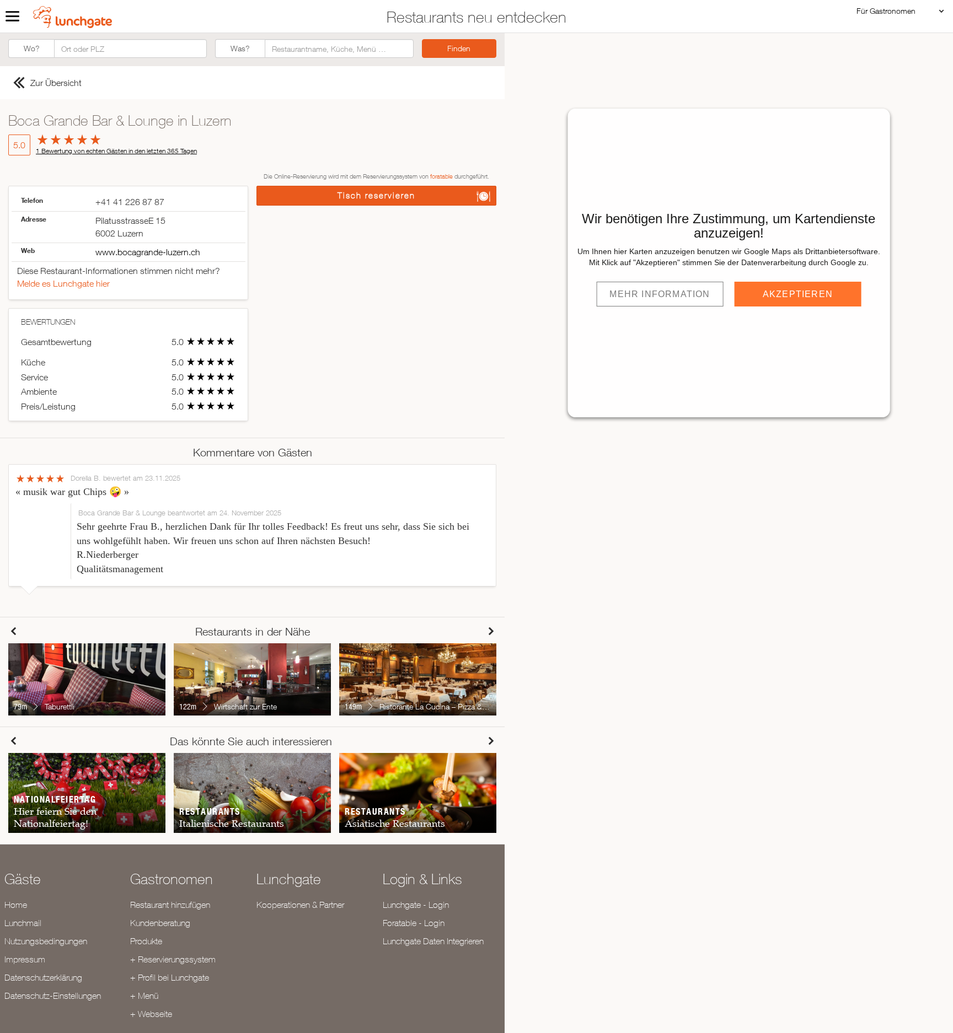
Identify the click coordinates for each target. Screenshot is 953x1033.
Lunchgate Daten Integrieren (433, 941)
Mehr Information (659, 294)
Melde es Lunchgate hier (63, 283)
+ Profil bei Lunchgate (169, 977)
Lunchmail (22, 923)
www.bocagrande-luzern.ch (147, 252)
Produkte (146, 941)
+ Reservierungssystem (173, 959)
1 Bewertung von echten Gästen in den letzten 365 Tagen (116, 151)
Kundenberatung (160, 923)
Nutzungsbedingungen (45, 941)
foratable (441, 176)
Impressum (24, 959)
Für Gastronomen (885, 10)
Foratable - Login (414, 923)
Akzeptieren (798, 294)
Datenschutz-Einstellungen (52, 995)
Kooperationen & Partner (300, 905)
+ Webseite (151, 1014)
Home (15, 905)
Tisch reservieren (376, 195)
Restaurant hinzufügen (170, 905)
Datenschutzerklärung (43, 977)
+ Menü (144, 995)
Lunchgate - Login (416, 905)
